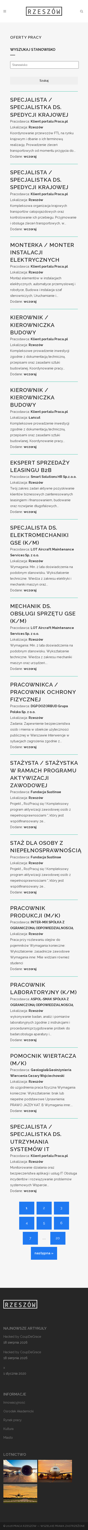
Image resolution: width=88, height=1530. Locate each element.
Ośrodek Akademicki (18, 1411)
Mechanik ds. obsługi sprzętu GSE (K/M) (43, 613)
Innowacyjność (14, 1402)
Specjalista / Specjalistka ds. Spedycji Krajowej (39, 107)
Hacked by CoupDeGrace (22, 1336)
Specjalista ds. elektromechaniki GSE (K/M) (39, 535)
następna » (44, 1253)
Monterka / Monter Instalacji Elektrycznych (42, 252)
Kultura (8, 1429)
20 (58, 1238)
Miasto (8, 1437)
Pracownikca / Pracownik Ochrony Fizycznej (43, 692)
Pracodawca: (39, 121)
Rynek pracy (12, 1420)
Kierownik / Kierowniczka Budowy (32, 325)
